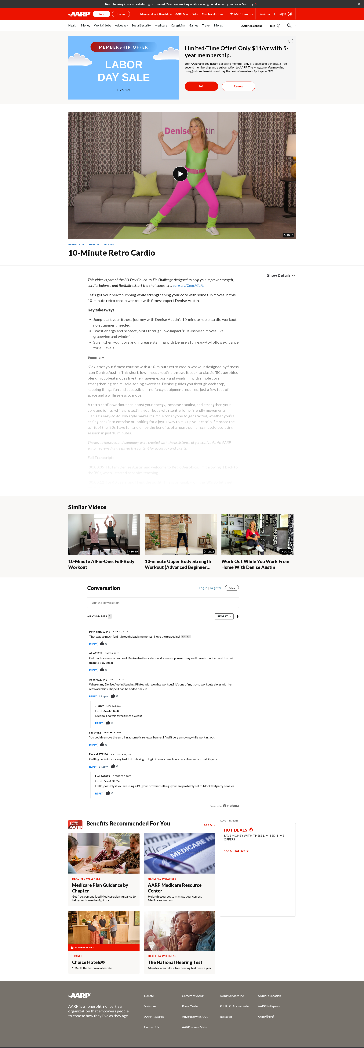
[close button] (291, 41)
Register (265, 14)
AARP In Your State (194, 1027)
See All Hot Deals (236, 851)
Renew (238, 86)
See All (208, 824)
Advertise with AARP (195, 1016)
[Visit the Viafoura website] (231, 805)
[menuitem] (72, 27)
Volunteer (150, 1006)
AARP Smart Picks (186, 14)
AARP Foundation (269, 995)
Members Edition (213, 14)
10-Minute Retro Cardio (111, 252)
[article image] (275, 25)
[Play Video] (180, 173)
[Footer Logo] (98, 995)
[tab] (99, 616)
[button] (289, 26)
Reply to (107, 711)
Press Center (190, 1006)
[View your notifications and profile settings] (237, 616)
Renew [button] (121, 14)
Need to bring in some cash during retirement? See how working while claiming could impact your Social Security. (179, 4)
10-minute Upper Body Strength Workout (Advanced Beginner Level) (178, 567)
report (230, 644)
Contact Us (151, 1027)
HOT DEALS (235, 830)
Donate (149, 995)
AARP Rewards (154, 1016)
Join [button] (101, 14)
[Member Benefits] (77, 824)
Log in (203, 588)
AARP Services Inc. (232, 995)
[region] (163, 697)
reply (93, 644)
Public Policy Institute (234, 1006)
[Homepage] (79, 14)
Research (226, 1016)
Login (282, 14)
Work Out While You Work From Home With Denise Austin (255, 564)
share (216, 644)
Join (201, 86)
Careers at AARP (193, 995)
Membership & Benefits (154, 14)
